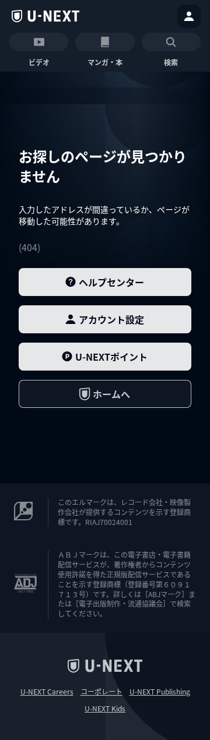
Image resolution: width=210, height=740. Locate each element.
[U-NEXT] (45, 16)
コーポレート (101, 691)
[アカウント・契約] (189, 16)
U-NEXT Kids (105, 708)
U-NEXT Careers (47, 691)
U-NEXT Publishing (160, 691)
